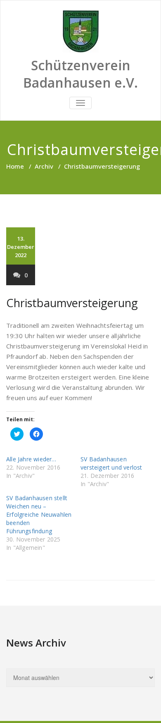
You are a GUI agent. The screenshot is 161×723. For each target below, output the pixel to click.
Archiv (44, 166)
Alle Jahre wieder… (31, 459)
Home (15, 166)
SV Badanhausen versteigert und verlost (111, 463)
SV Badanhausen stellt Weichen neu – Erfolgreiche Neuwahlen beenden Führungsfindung (38, 514)
